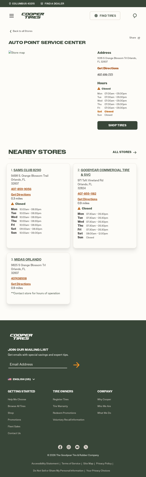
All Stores (122, 152)
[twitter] (86, 447)
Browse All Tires (16, 406)
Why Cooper (104, 399)
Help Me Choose (17, 399)
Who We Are (104, 406)
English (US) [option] (22, 379)
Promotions (14, 419)
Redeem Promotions (64, 412)
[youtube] (77, 447)
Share (132, 37)
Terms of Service (71, 463)
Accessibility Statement (45, 463)
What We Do (104, 412)
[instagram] (69, 447)
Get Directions (108, 68)
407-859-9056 (21, 189)
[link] (52, 3)
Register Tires (61, 399)
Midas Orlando (27, 259)
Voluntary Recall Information (68, 419)
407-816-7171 (105, 74)
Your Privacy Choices (98, 470)
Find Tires (108, 15)
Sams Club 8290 (27, 170)
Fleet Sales (14, 426)
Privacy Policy (104, 463)
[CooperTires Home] (33, 16)
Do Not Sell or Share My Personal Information (58, 470)
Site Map (88, 463)
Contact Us (14, 433)
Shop (11, 412)
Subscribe (76, 365)
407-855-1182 (87, 193)
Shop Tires (117, 125)
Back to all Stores (22, 31)
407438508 (19, 278)
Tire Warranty (60, 406)
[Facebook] (60, 447)
